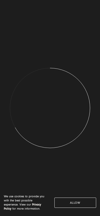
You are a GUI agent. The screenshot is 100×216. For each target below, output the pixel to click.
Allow (75, 202)
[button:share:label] (91, 10)
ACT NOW (50, 155)
